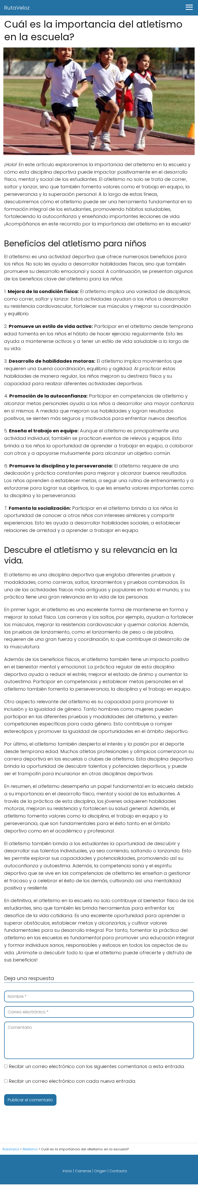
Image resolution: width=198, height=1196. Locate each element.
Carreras (83, 1171)
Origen (100, 1171)
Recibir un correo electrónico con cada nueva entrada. (72, 1081)
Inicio (67, 1171)
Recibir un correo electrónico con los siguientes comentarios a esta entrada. (97, 1066)
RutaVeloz (17, 7)
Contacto (118, 1171)
